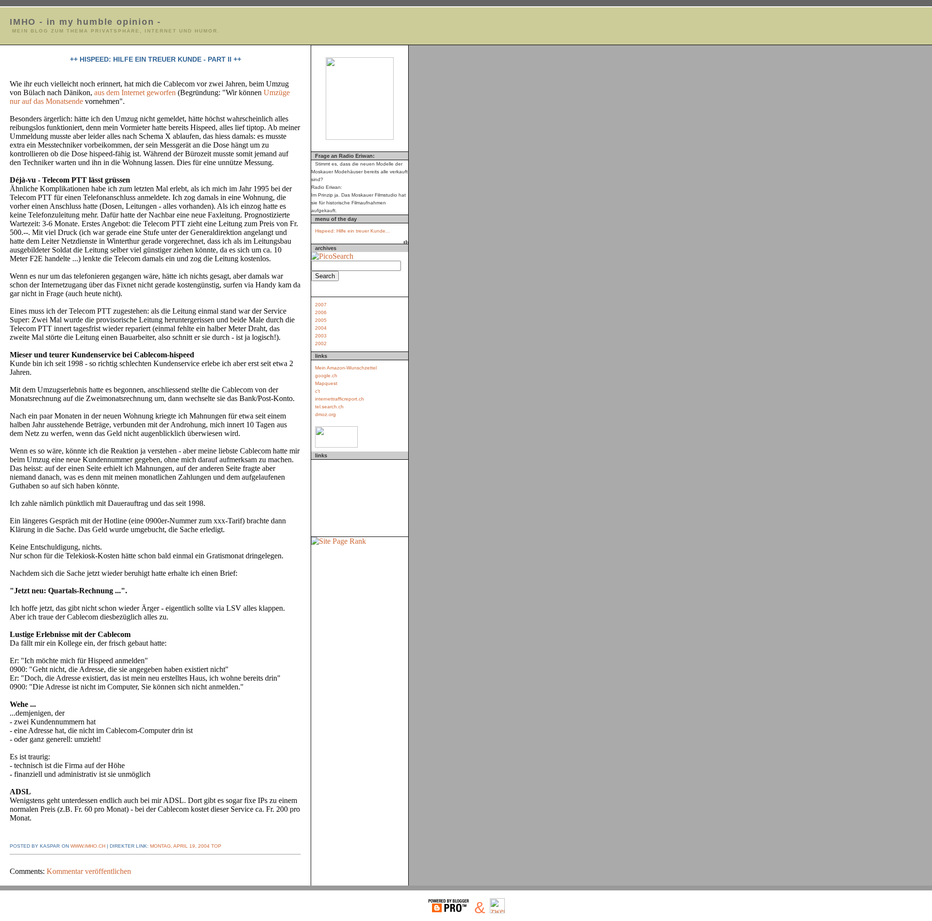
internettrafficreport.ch (339, 399)
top (215, 846)
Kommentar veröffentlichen (89, 871)
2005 (321, 320)
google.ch (326, 375)
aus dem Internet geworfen (136, 92)
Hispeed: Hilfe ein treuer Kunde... (352, 231)
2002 (321, 343)
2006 (321, 312)
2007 (321, 304)
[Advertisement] (359, 496)
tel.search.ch (329, 406)
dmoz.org (325, 414)
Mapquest (326, 383)
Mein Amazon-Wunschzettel (346, 367)
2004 (321, 328)
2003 (321, 335)
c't (317, 391)
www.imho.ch (87, 846)
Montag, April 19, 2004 (180, 846)
